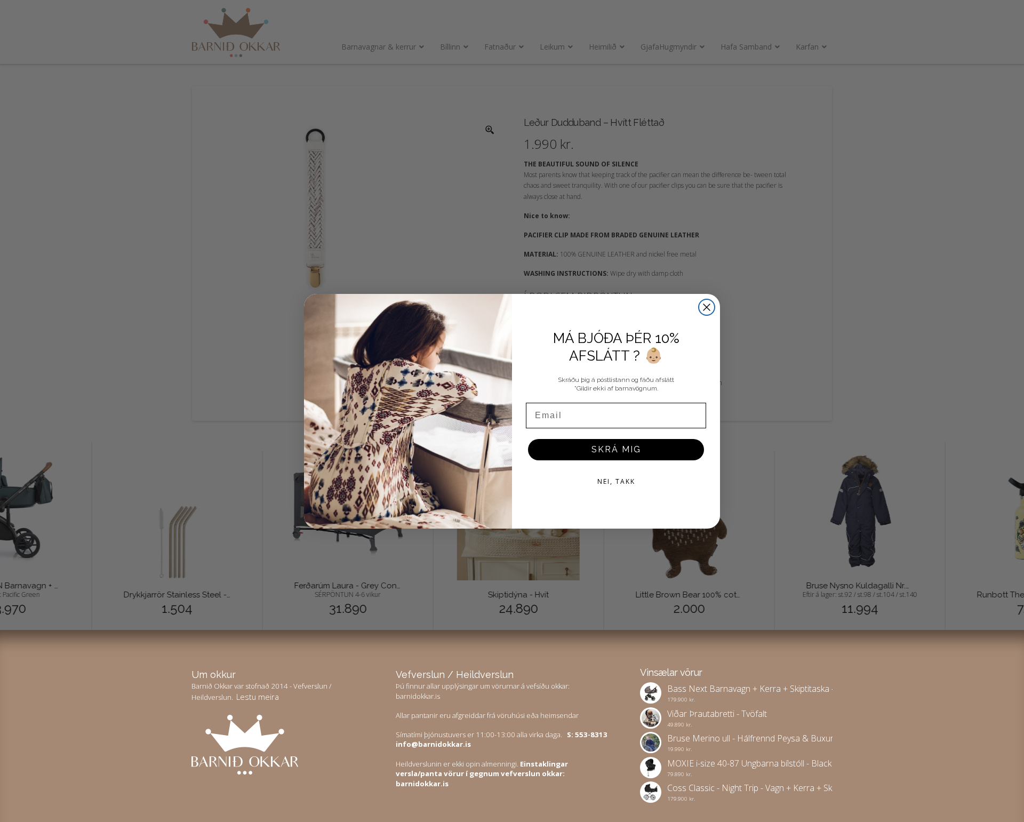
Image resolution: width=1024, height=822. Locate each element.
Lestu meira (257, 696)
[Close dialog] (707, 307)
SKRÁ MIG (616, 449)
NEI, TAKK (616, 481)
